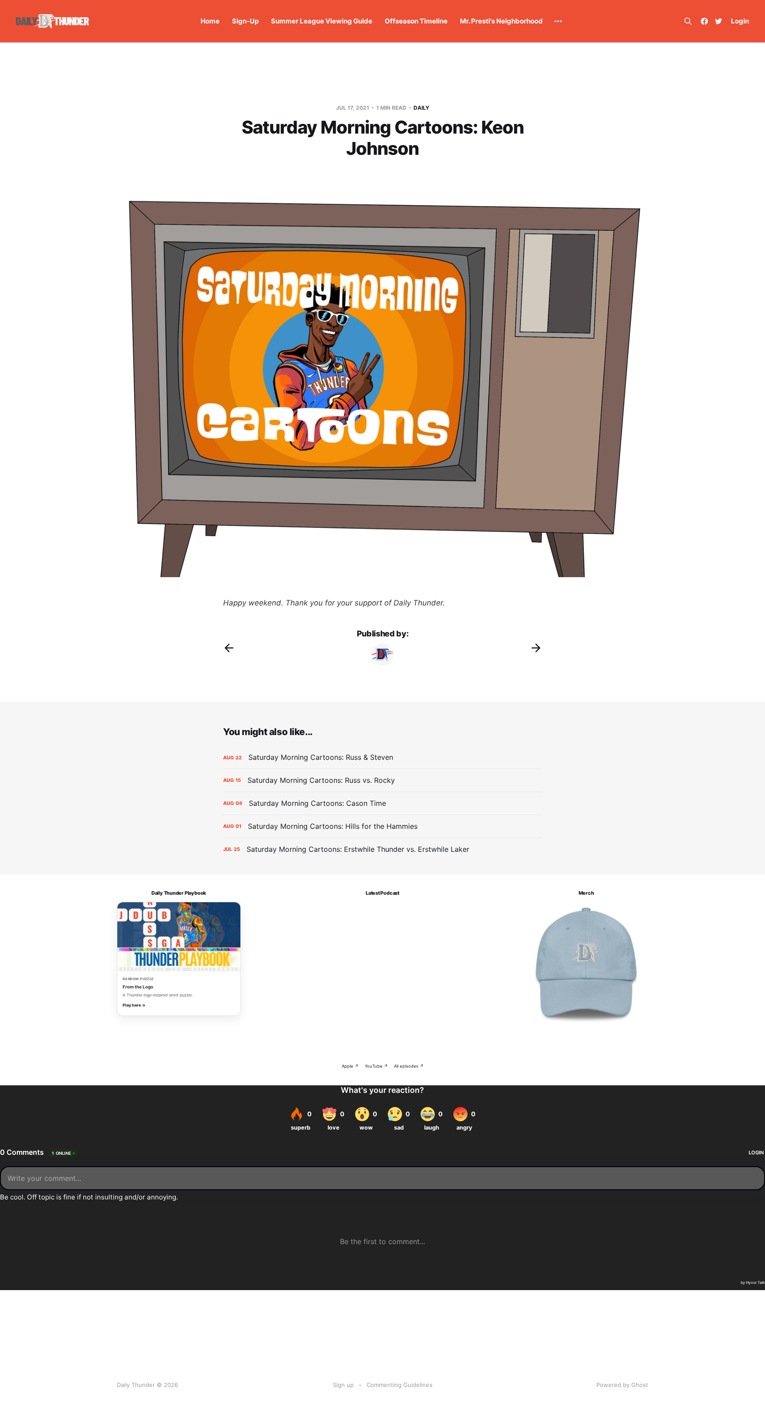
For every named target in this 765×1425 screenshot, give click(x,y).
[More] (558, 21)
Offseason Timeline (416, 21)
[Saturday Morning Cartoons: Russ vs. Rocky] (382, 780)
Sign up (343, 1384)
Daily (421, 107)
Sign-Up (245, 21)
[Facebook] (704, 21)
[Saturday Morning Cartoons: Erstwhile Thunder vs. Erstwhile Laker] (382, 849)
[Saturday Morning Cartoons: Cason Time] (382, 803)
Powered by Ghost (622, 1384)
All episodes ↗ (409, 1066)
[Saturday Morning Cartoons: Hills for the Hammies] (382, 826)
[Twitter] (718, 21)
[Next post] (536, 648)
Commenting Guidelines (400, 1384)
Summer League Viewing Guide (321, 21)
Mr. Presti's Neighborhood (501, 21)
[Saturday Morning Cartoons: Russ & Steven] (382, 757)
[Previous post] (229, 648)
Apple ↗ (350, 1066)
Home (210, 21)
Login (740, 21)
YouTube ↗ (376, 1066)
